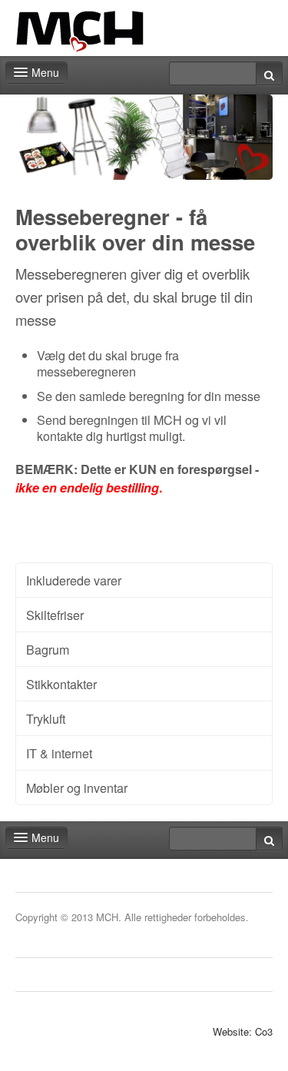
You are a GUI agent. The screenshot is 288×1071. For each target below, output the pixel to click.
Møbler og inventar (76, 787)
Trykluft (45, 718)
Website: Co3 (243, 1032)
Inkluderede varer (73, 580)
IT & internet (59, 753)
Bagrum (47, 649)
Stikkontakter (61, 684)
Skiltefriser (55, 614)
